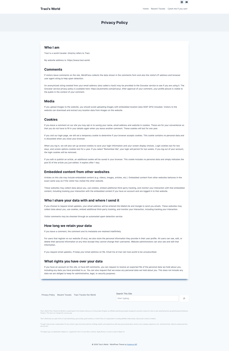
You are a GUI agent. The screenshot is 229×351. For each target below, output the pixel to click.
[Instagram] (182, 2)
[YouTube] (187, 2)
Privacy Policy (48, 295)
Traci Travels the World (85, 295)
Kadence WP (132, 344)
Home (146, 9)
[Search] (184, 298)
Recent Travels (158, 9)
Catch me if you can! (177, 9)
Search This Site (124, 293)
